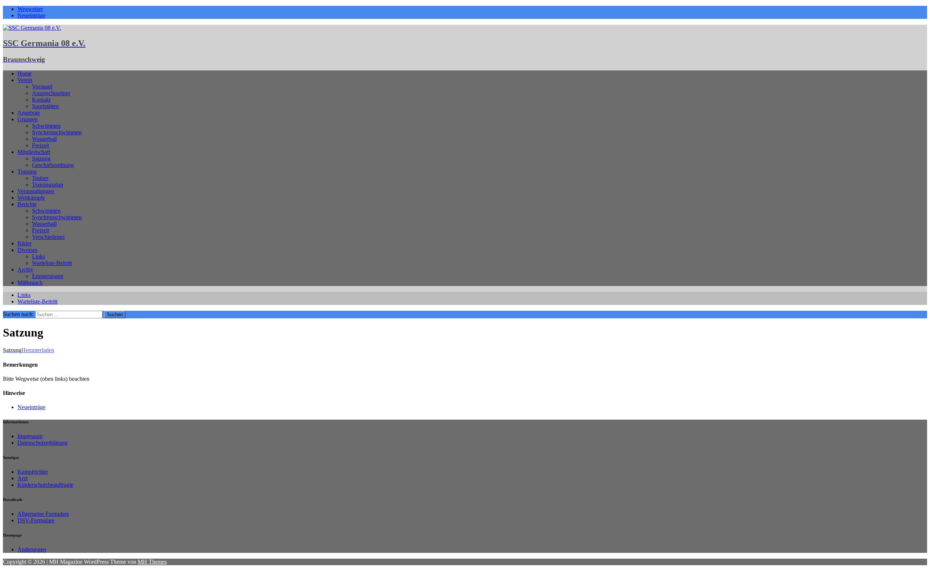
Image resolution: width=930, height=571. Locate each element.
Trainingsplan (47, 185)
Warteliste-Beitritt (52, 263)
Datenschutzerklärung (42, 443)
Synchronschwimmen (57, 132)
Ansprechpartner (51, 93)
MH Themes (152, 562)
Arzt (22, 478)
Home (24, 73)
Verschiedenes (48, 237)
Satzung (41, 158)
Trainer (40, 178)
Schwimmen (46, 126)
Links (38, 256)
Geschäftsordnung (53, 165)
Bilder (24, 243)
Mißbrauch (30, 283)
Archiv (25, 269)
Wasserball (44, 139)
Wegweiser (30, 9)
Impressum (30, 436)
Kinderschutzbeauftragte (45, 485)
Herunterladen (37, 350)
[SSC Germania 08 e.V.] (32, 28)
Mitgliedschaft (33, 152)
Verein (24, 80)
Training (27, 171)
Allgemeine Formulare (43, 514)
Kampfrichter (32, 472)
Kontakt (41, 100)
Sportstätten (45, 106)
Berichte (27, 204)
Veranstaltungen (35, 191)
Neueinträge (31, 15)
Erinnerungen (47, 276)
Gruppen (27, 119)
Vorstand (42, 86)
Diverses (27, 250)
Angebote (28, 113)
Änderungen (31, 549)
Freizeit (40, 145)
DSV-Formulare (35, 520)
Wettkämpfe (31, 198)
